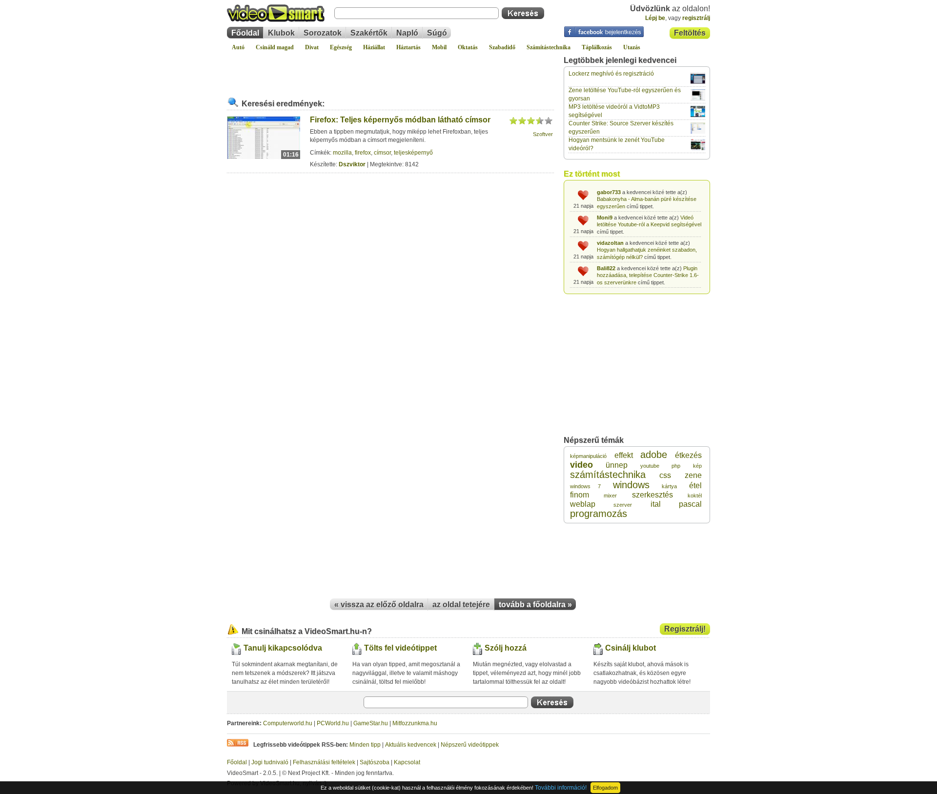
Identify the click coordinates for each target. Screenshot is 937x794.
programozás (598, 513)
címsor (382, 152)
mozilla (342, 152)
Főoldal (245, 33)
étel (695, 485)
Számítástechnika (548, 47)
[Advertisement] (390, 70)
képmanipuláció (588, 456)
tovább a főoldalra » (535, 604)
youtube (649, 466)
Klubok (281, 33)
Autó (238, 47)
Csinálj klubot (630, 648)
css (665, 475)
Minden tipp (365, 744)
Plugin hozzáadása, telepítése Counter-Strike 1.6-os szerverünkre (648, 275)
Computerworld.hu (287, 723)
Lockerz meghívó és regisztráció (611, 73)
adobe (653, 454)
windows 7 (585, 486)
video (581, 465)
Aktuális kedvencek (410, 744)
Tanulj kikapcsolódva (283, 648)
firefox (363, 152)
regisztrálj (696, 18)
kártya (669, 486)
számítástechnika (608, 474)
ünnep (617, 465)
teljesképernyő (413, 152)
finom (579, 495)
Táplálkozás (597, 47)
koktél (695, 495)
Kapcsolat (407, 762)
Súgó (437, 33)
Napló (407, 33)
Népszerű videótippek (470, 744)
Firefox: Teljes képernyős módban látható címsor (400, 120)
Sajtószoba (374, 762)
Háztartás (408, 47)
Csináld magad (275, 47)
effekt (623, 455)
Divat (312, 47)
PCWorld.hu (333, 723)
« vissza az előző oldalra (379, 604)
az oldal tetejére (461, 604)
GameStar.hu (370, 723)
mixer (610, 495)
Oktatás (468, 47)
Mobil (439, 47)
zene (693, 475)
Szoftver (543, 134)
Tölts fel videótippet (400, 648)
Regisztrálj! (685, 629)
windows (631, 484)
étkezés (688, 455)
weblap (582, 504)
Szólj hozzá (506, 648)
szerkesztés (652, 495)
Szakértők (368, 33)
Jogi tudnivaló (269, 762)
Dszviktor (352, 164)
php (676, 466)
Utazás (631, 47)
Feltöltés (690, 33)
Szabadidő (502, 47)
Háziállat (374, 47)
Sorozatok (323, 33)
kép (697, 466)
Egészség (341, 47)
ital (656, 504)
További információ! (561, 787)
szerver (622, 505)
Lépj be (655, 18)
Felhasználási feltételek (324, 762)
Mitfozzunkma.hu (414, 723)
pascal (690, 504)
